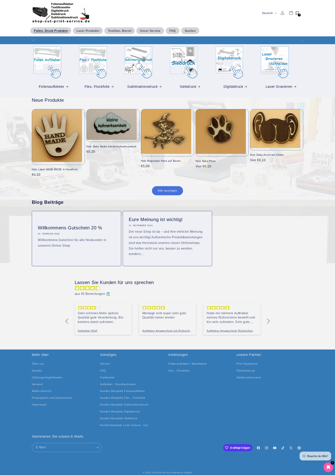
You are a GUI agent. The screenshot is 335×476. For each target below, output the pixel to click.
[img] (169, 288)
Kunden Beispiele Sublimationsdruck (124, 404)
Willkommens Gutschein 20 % (70, 227)
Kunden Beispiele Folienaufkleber (122, 391)
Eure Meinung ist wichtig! (156, 219)
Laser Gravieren (279, 86)
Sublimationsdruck (142, 86)
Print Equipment (247, 363)
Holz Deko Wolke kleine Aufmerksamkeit (111, 146)
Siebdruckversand (249, 377)
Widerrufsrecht (41, 391)
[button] (50, 30)
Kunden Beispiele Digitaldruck (120, 411)
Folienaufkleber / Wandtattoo (187, 363)
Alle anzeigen (167, 190)
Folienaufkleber (51, 86)
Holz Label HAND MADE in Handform (55, 169)
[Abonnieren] (97, 447)
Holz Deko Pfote (206, 161)
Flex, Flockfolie (97, 86)
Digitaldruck (233, 86)
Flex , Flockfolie (178, 370)
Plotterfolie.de (246, 370)
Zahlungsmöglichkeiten (47, 377)
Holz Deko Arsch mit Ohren (267, 154)
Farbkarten (107, 377)
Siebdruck (188, 86)
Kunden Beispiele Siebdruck (118, 418)
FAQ (103, 370)
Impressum (39, 404)
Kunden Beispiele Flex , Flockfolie (122, 397)
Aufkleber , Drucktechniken (118, 384)
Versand (37, 384)
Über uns (38, 363)
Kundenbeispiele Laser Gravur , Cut (124, 425)
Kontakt (37, 370)
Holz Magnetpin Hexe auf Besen (160, 160)
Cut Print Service (161, 472)
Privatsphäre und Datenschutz (52, 397)
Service (105, 363)
